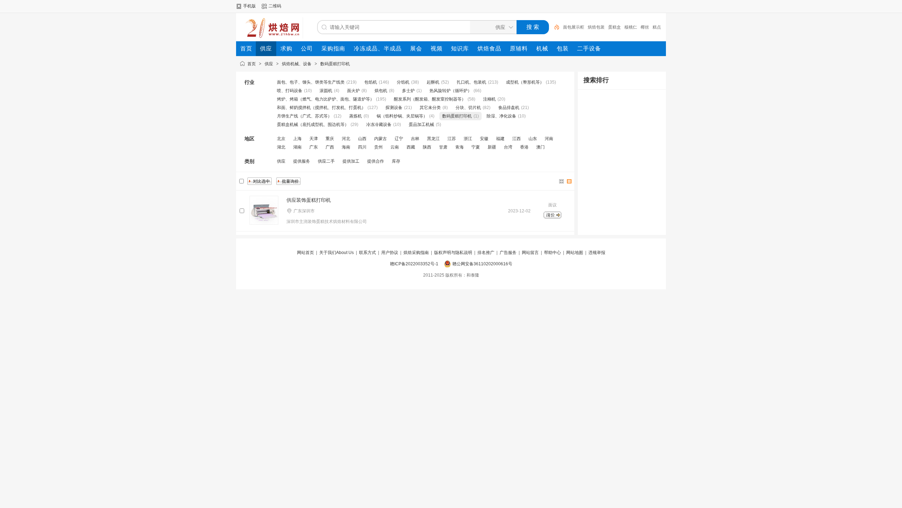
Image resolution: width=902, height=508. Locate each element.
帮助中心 (552, 252)
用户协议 (389, 252)
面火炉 (353, 90)
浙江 (468, 138)
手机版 (249, 6)
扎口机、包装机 (471, 82)
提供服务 (301, 161)
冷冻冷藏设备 (378, 124)
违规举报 (596, 252)
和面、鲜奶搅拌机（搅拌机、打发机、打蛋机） (321, 107)
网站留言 (530, 252)
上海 (297, 138)
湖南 (297, 147)
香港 (524, 147)
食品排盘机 (508, 107)
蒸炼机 (355, 116)
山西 (362, 138)
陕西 (427, 147)
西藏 (411, 147)
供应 (269, 63)
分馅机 (403, 82)
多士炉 (408, 90)
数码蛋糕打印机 (335, 63)
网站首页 (305, 252)
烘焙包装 (596, 27)
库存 (396, 161)
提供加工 (350, 161)
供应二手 (326, 161)
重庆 (330, 138)
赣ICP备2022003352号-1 (414, 263)
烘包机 (381, 90)
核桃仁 (630, 27)
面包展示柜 (573, 27)
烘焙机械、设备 (296, 63)
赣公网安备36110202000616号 (482, 263)
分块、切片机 (468, 107)
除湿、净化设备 (501, 116)
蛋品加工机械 (421, 124)
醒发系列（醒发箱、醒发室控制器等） (430, 99)
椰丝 (645, 27)
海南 (346, 147)
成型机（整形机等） (525, 82)
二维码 (274, 6)
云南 (394, 147)
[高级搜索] (554, 27)
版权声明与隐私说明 (453, 252)
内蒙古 (380, 138)
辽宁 (399, 138)
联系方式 (367, 252)
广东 (313, 147)
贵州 (378, 147)
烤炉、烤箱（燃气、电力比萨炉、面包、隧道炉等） (325, 99)
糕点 (657, 27)
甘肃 (443, 147)
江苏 (451, 138)
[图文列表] (569, 181)
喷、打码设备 (289, 90)
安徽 (484, 138)
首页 (251, 63)
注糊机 (489, 99)
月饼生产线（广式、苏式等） (304, 116)
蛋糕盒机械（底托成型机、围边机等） (313, 124)
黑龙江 (433, 138)
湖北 (281, 147)
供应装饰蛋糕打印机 (308, 200)
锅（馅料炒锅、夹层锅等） (402, 116)
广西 (330, 147)
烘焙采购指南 (416, 252)
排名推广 (485, 252)
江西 (516, 138)
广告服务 (508, 252)
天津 (313, 138)
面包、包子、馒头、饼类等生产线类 (311, 82)
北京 (281, 138)
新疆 (492, 147)
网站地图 (574, 252)
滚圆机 (326, 90)
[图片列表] (561, 181)
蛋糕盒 (614, 27)
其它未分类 (430, 107)
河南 (549, 138)
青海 (459, 147)
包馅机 (370, 82)
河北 (346, 138)
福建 (500, 138)
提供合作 (375, 161)
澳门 (540, 147)
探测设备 (393, 107)
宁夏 (475, 147)
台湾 (508, 147)
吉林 (415, 138)
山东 (533, 138)
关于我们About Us (336, 252)
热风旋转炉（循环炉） (451, 90)
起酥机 (433, 82)
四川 (362, 147)
